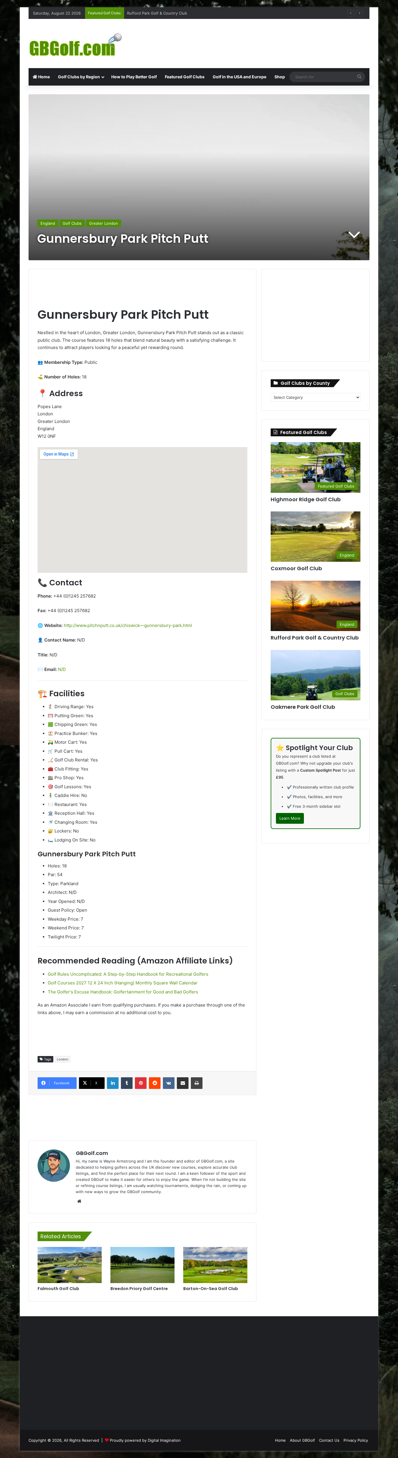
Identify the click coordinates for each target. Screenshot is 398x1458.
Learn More (289, 818)
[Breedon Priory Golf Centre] (142, 1265)
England (47, 223)
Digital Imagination (164, 1440)
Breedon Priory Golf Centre (139, 1289)
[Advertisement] (257, 38)
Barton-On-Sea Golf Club (210, 1289)
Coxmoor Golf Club (144, 13)
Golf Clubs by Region (79, 76)
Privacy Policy (356, 1440)
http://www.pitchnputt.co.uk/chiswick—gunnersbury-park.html (128, 625)
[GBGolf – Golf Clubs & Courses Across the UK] (82, 43)
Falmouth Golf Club (58, 1289)
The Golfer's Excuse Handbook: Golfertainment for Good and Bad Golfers (123, 992)
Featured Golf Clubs (185, 76)
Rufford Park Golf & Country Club (315, 637)
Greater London (103, 223)
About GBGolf (302, 1440)
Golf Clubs (72, 223)
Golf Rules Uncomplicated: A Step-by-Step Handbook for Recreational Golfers (128, 974)
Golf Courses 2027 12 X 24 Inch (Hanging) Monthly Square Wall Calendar (123, 983)
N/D (62, 669)
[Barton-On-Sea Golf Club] (215, 1265)
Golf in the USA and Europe (239, 76)
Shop (279, 76)
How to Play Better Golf (134, 76)
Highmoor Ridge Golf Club (306, 499)
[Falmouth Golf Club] (70, 1265)
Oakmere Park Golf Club (303, 707)
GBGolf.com (92, 1153)
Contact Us (329, 1440)
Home (43, 76)
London (62, 1059)
